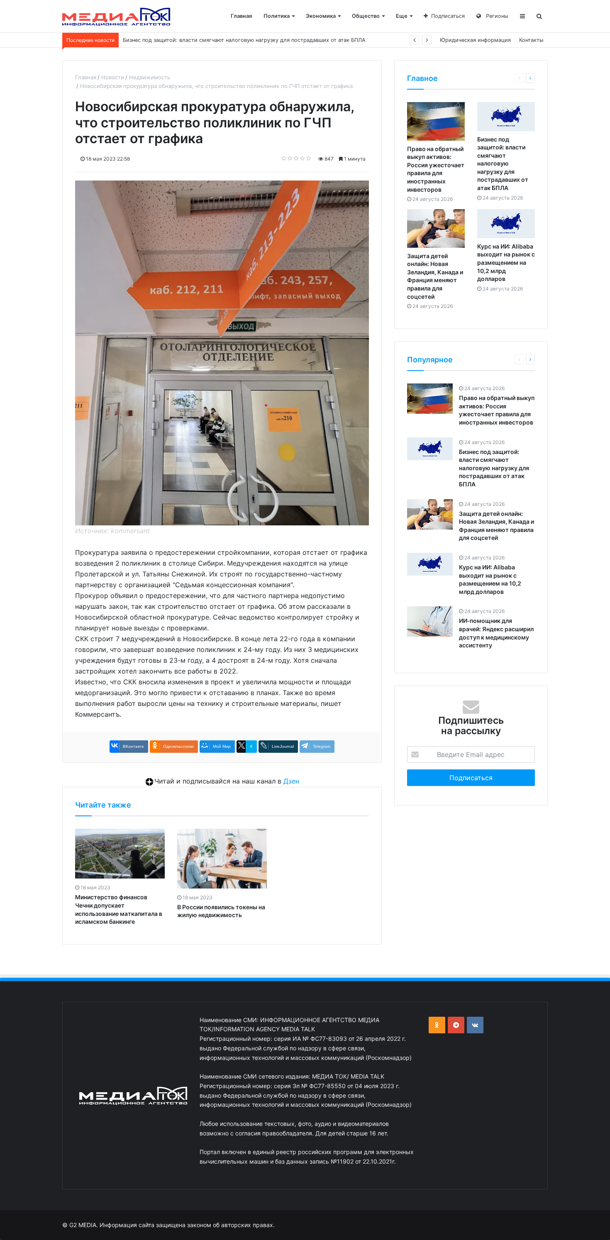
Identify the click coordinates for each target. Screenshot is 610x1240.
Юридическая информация (475, 40)
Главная (241, 16)
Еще (401, 16)
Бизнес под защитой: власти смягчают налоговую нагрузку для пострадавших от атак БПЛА (502, 164)
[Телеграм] (456, 1025)
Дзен (291, 781)
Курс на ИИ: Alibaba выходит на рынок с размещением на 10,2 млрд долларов (506, 262)
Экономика (321, 16)
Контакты (531, 40)
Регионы (496, 16)
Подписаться (448, 16)
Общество (366, 16)
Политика (277, 16)
